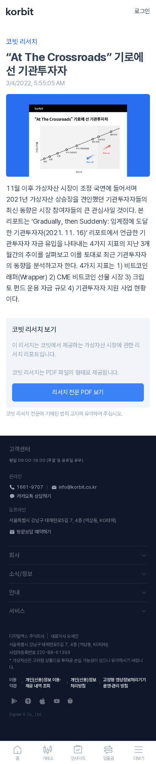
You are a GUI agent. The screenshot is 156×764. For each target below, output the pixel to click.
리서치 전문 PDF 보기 (78, 392)
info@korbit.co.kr (78, 487)
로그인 (142, 11)
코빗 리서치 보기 (34, 329)
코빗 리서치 (21, 41)
